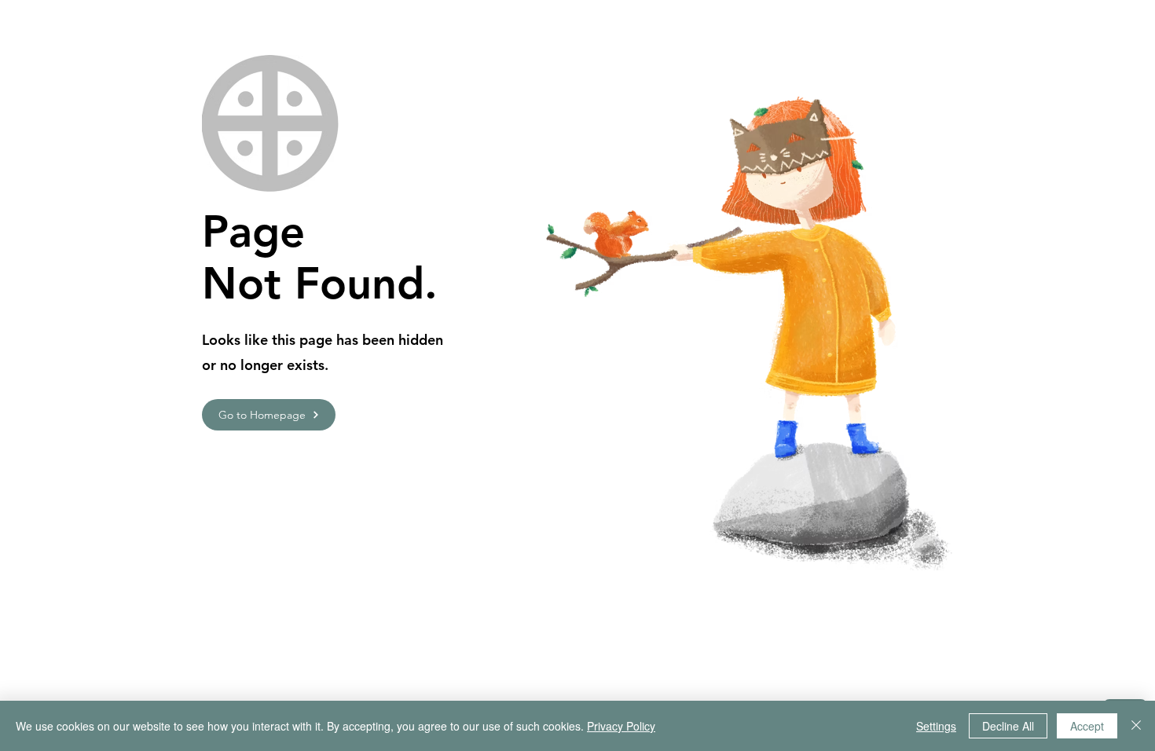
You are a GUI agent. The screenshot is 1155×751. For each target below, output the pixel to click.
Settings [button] (936, 726)
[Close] (1136, 725)
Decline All (1008, 726)
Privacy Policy (621, 726)
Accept (1087, 726)
